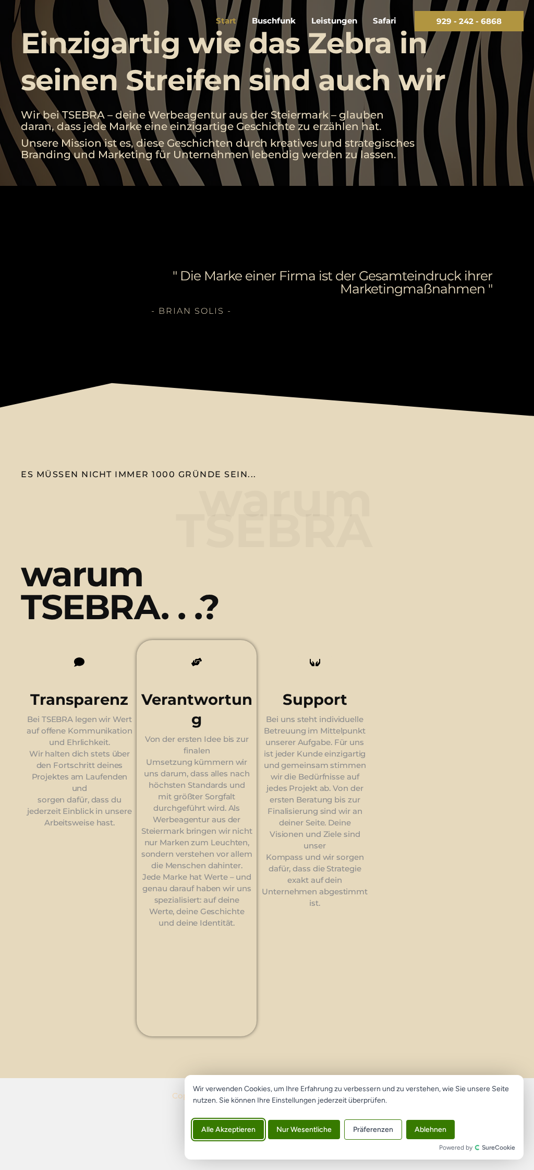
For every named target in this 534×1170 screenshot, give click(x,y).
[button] (469, 21)
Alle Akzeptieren (228, 1129)
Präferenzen (373, 1129)
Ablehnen (430, 1129)
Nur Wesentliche (304, 1129)
